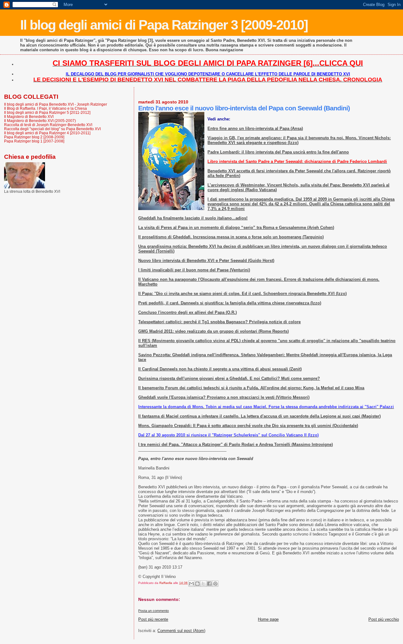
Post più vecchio (383, 619)
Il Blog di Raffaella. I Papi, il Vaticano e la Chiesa (45, 108)
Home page (268, 619)
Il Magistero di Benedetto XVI (29, 116)
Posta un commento (153, 611)
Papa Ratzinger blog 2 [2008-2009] (34, 137)
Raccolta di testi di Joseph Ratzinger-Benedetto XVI (48, 125)
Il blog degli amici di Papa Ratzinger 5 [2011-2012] (47, 112)
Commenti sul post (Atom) (181, 630)
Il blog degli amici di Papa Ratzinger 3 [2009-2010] (164, 24)
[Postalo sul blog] (197, 583)
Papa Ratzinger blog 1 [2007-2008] (34, 141)
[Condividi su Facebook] (209, 583)
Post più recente (153, 619)
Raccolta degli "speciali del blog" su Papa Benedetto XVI (52, 129)
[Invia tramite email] (191, 583)
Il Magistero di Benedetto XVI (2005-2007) (40, 121)
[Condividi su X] (203, 583)
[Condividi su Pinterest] (215, 583)
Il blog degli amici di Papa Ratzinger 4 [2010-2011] (47, 133)
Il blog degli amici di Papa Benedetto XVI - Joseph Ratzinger (55, 104)
